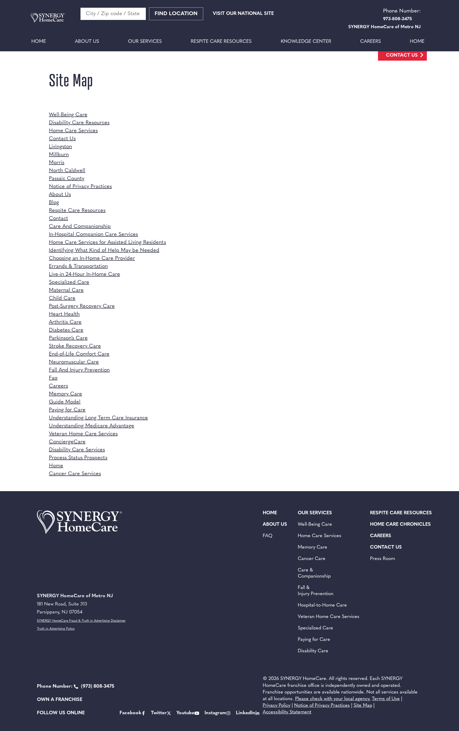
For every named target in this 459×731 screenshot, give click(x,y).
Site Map (363, 705)
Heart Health (64, 314)
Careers (370, 41)
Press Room (382, 559)
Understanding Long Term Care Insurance (98, 418)
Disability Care (313, 651)
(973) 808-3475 (75, 686)
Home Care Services (73, 130)
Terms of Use (386, 699)
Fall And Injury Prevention (79, 370)
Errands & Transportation (78, 266)
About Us (87, 41)
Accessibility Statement (287, 712)
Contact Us (402, 55)
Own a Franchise (59, 699)
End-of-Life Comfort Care (79, 354)
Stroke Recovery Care (75, 346)
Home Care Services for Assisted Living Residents (107, 242)
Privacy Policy (276, 705)
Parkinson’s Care (68, 338)
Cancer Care (311, 559)
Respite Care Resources (221, 41)
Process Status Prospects (78, 458)
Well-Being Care (68, 115)
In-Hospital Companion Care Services (93, 234)
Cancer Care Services (75, 474)
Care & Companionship (314, 573)
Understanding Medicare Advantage (91, 426)
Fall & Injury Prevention (315, 591)
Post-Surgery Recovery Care (82, 306)
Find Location (176, 13)
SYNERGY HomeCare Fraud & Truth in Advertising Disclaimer (81, 621)
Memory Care (65, 394)
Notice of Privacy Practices (80, 186)
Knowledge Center (306, 41)
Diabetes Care (66, 330)
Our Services (145, 41)
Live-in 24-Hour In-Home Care (84, 274)
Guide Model (64, 402)
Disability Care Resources (79, 123)
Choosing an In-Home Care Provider (92, 258)
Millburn (59, 154)
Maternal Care (66, 290)
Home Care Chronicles (400, 524)
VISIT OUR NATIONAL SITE (243, 13)
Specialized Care (69, 282)
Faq (53, 378)
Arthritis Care (65, 322)
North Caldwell (67, 170)
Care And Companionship (80, 226)
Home (38, 41)
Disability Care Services (77, 450)
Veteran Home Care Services (83, 434)
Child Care (62, 298)
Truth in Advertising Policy (56, 628)
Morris (56, 162)
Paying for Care (67, 410)
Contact (58, 218)
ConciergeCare (67, 442)
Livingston (60, 146)
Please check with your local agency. (333, 699)
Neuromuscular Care (74, 362)
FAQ (268, 536)
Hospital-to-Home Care (322, 605)
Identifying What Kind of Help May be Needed (104, 250)
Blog (54, 202)
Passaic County (66, 178)
